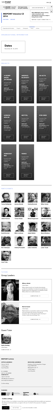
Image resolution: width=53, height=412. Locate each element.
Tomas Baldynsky (26, 127)
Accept (5, 407)
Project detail (8, 98)
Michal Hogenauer (26, 166)
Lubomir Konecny (26, 90)
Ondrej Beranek (7, 129)
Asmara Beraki (25, 89)
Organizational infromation (8, 28)
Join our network (37, 7)
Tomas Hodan (7, 130)
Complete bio (34, 296)
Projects (18, 28)
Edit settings (16, 407)
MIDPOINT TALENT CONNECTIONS (40, 19)
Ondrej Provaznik (42, 127)
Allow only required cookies (29, 407)
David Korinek (42, 89)
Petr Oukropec (26, 164)
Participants (25, 28)
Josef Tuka (24, 92)
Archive (37, 28)
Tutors (32, 28)
